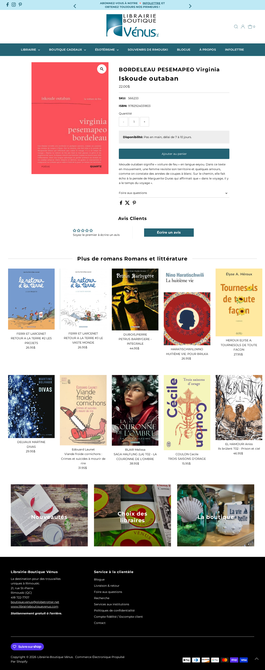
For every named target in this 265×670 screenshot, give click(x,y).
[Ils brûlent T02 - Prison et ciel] (239, 407)
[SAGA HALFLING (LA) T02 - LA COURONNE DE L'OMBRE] (135, 410)
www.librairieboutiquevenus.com (34, 606)
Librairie (29, 49)
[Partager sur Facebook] (121, 204)
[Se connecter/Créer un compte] (243, 27)
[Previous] (75, 5)
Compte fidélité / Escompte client (118, 617)
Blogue (183, 49)
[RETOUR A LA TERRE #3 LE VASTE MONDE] (83, 299)
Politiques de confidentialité (114, 610)
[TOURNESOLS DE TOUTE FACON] (239, 302)
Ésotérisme (105, 49)
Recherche (101, 598)
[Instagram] (14, 5)
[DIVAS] (31, 406)
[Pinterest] (20, 5)
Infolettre (234, 49)
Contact (100, 623)
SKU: (122, 98)
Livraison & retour (106, 586)
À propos (207, 49)
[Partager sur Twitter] (128, 204)
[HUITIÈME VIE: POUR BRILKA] (187, 307)
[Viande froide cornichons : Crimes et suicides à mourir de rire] (83, 410)
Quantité (125, 113)
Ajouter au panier (174, 154)
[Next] (189, 5)
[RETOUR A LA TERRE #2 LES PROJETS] (31, 299)
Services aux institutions (111, 604)
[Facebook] (7, 5)
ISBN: (123, 106)
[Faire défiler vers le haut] (257, 658)
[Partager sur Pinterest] (134, 204)
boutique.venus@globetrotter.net (35, 602)
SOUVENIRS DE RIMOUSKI (148, 49)
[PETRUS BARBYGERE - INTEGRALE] (135, 300)
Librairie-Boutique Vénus (55, 657)
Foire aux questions (133, 193)
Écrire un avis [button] (169, 232)
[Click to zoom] (101, 69)
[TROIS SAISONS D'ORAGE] (187, 412)
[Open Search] (236, 27)
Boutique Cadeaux (66, 49)
